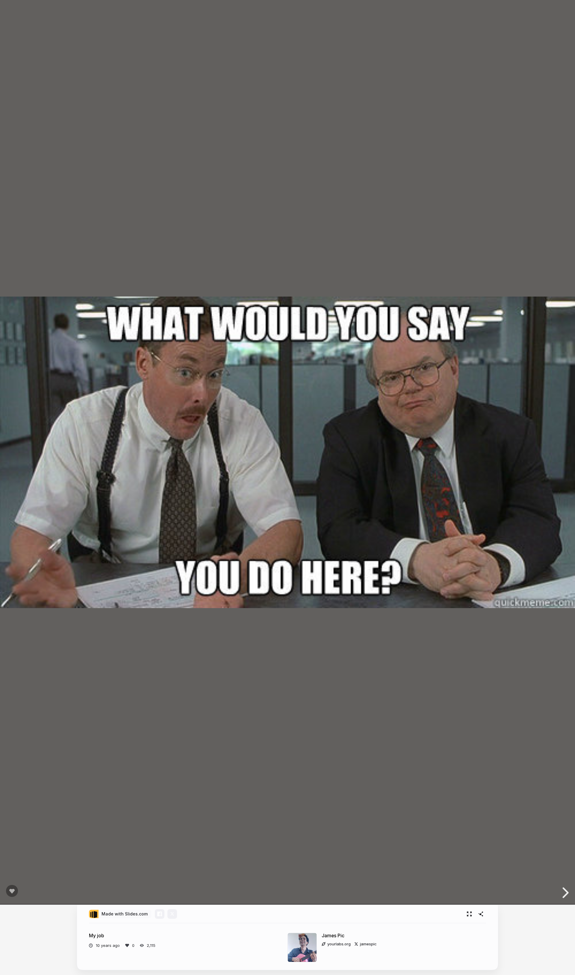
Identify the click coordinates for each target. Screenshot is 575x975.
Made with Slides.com (125, 913)
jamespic (368, 943)
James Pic (333, 935)
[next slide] (567, 892)
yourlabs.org (339, 943)
